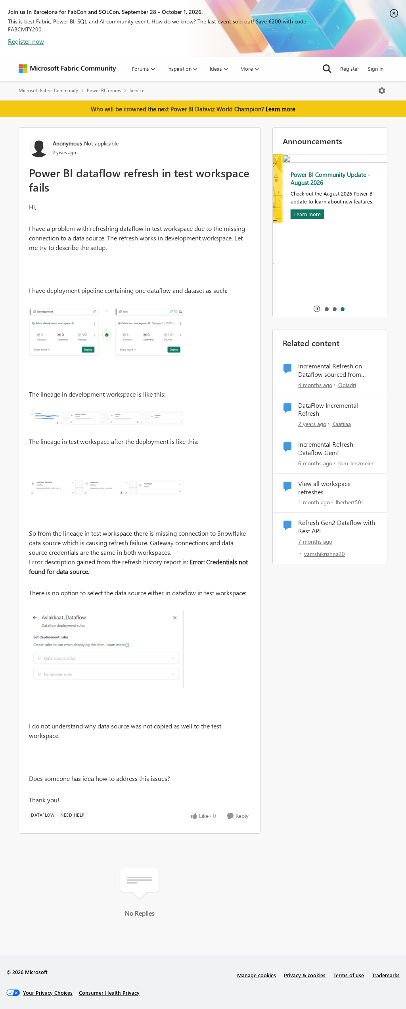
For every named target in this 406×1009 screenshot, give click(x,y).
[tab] (326, 309)
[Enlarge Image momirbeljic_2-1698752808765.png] (106, 418)
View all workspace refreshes (324, 488)
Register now (26, 41)
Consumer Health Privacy (109, 992)
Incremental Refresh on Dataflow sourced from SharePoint (330, 370)
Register (349, 68)
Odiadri (347, 385)
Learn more (280, 109)
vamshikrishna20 (324, 554)
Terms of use (348, 975)
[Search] (327, 69)
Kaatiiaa (341, 424)
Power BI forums (104, 90)
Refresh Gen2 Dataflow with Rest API (336, 527)
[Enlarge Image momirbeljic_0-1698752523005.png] (106, 487)
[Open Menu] (381, 90)
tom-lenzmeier (355, 463)
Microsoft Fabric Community (48, 90)
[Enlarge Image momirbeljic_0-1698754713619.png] (106, 649)
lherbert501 (350, 502)
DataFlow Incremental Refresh (328, 409)
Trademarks (386, 975)
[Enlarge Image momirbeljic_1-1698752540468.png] (106, 331)
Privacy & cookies (305, 975)
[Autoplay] (316, 309)
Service (137, 90)
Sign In (375, 68)
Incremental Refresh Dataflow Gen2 (325, 448)
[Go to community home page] (67, 68)
